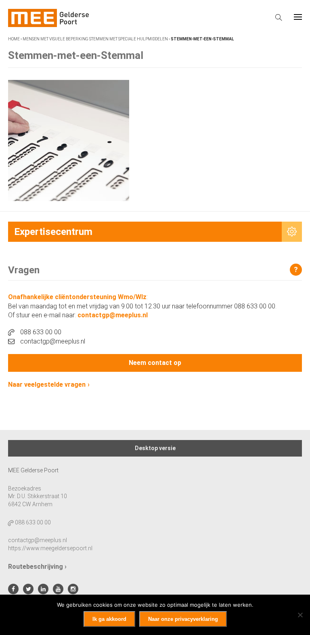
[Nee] (300, 615)
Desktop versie (155, 448)
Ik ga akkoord (109, 619)
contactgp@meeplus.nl (113, 315)
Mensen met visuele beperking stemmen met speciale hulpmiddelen (95, 39)
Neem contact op (155, 363)
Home (14, 39)
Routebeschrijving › (37, 566)
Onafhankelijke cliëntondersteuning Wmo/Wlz (77, 297)
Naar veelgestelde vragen (47, 384)
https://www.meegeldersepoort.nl (50, 548)
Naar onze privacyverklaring (183, 619)
